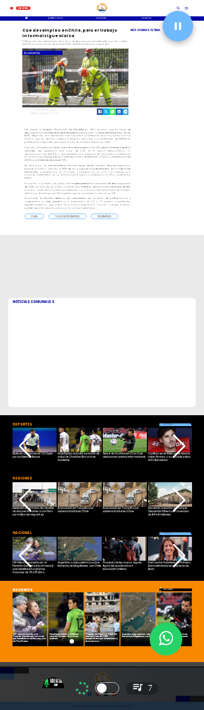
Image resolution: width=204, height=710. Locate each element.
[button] (34, 216)
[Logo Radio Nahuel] (102, 14)
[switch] (107, 688)
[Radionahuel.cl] (179, 8)
